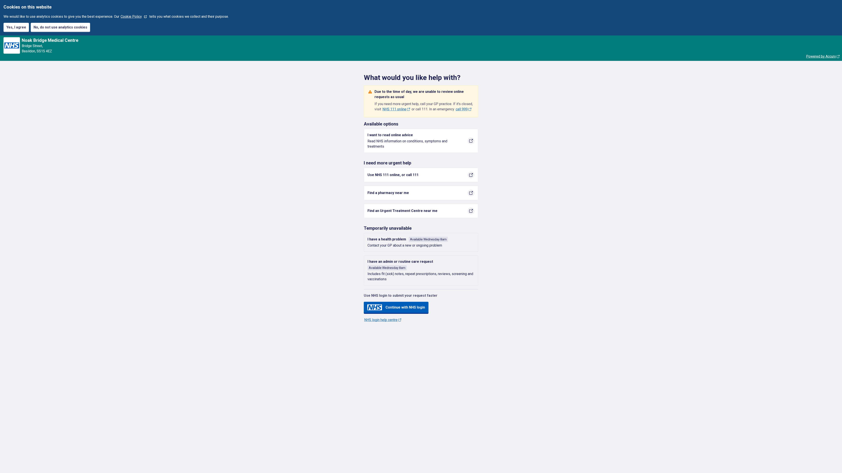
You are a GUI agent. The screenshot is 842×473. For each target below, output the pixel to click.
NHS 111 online (394, 109)
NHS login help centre (381, 320)
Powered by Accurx (821, 56)
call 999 (462, 109)
